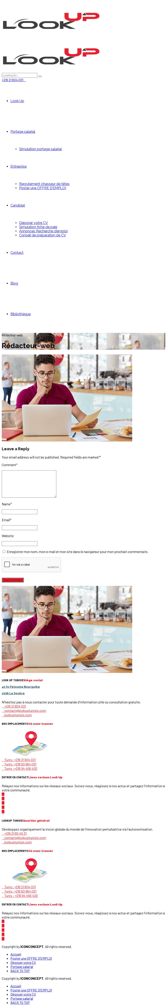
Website (8, 536)
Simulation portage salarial (40, 149)
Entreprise (18, 166)
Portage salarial (22, 132)
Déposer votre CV (33, 223)
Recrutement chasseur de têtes (44, 184)
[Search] (40, 76)
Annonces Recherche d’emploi (43, 231)
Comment (10, 465)
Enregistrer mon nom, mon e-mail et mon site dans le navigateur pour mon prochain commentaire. (77, 552)
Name (7, 504)
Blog (14, 283)
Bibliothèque (20, 314)
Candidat (17, 205)
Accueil (15, 954)
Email (7, 520)
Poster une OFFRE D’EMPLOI (42, 188)
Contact (16, 253)
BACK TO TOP (20, 971)
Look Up (17, 101)
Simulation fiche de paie (38, 227)
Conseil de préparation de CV (42, 235)
